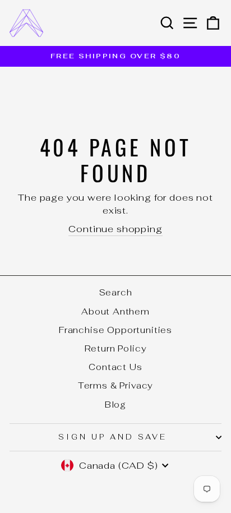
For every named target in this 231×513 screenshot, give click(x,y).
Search (115, 292)
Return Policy (116, 348)
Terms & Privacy (115, 385)
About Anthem (115, 311)
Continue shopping (115, 229)
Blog (115, 404)
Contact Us (115, 367)
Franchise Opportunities (115, 330)
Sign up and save (112, 437)
